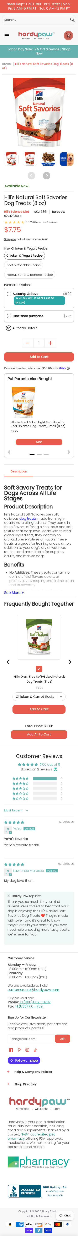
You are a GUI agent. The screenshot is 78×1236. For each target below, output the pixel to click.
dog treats (28, 518)
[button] (68, 35)
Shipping (10, 239)
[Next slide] (66, 452)
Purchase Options (17, 285)
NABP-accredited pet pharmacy (31, 1136)
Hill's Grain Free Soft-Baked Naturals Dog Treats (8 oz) (39, 679)
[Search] (72, 20)
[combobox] (35, 20)
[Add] (50, 343)
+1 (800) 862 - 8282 (35, 1002)
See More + (14, 593)
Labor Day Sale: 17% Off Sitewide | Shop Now (39, 51)
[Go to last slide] (12, 452)
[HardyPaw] (36, 35)
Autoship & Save (33, 298)
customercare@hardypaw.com (33, 989)
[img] (14, 822)
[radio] (9, 293)
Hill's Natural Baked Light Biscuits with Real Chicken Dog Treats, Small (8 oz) (38, 424)
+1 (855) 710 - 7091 (29, 1006)
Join (63, 1039)
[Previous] (8, 112)
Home (6, 64)
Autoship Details (25, 328)
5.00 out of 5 (50, 764)
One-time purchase (28, 316)
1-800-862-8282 (46, 4)
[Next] (70, 112)
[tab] (32, 454)
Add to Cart (39, 356)
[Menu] (6, 35)
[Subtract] (27, 343)
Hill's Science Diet (16, 212)
